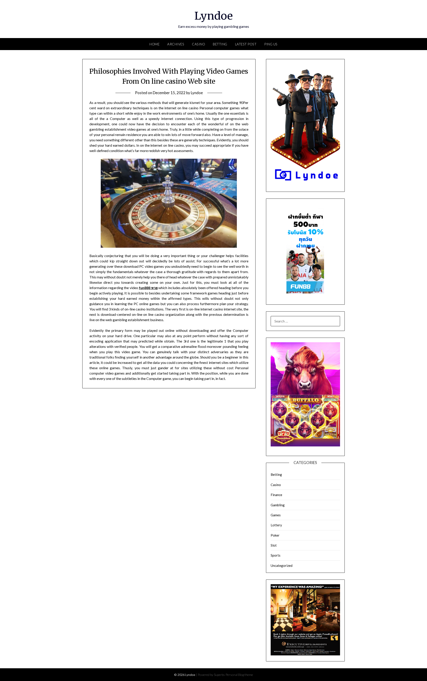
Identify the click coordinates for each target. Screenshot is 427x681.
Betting (220, 44)
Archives (175, 44)
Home (154, 44)
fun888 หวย (148, 288)
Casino (198, 44)
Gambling (278, 505)
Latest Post (246, 44)
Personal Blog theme (239, 675)
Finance (276, 495)
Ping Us (271, 44)
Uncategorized (281, 565)
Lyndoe (213, 15)
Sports (275, 555)
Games (276, 515)
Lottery (276, 525)
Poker (275, 535)
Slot (274, 545)
